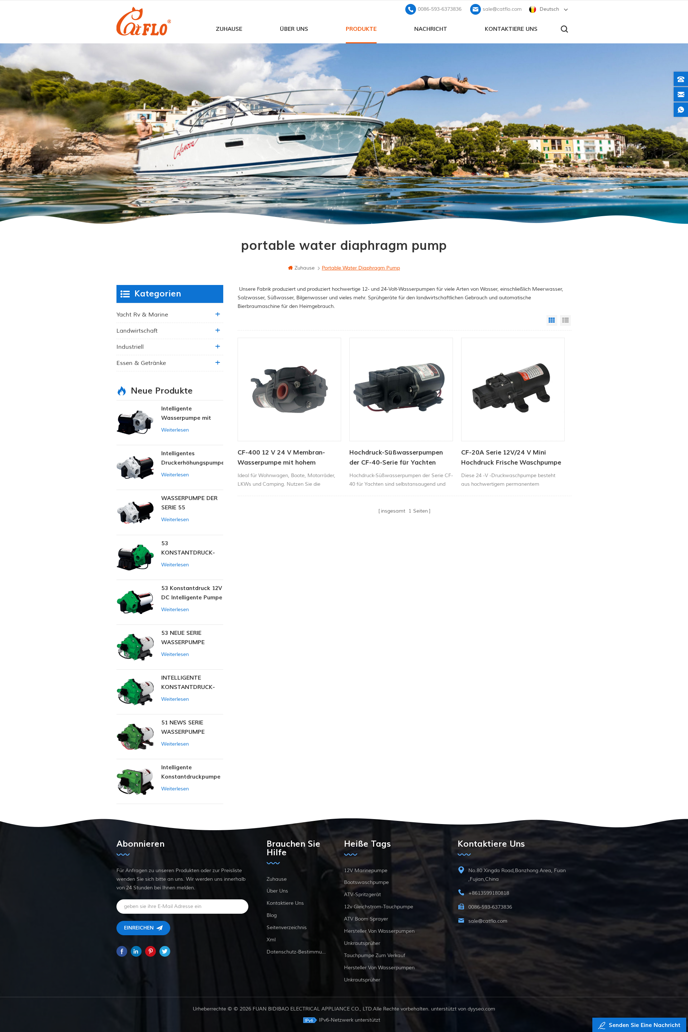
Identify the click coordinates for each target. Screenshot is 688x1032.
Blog (272, 915)
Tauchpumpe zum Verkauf (374, 955)
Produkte (361, 29)
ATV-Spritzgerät (362, 894)
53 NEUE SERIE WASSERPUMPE (183, 637)
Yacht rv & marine (142, 314)
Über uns (294, 29)
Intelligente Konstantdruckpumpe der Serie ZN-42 (190, 772)
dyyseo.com (481, 1009)
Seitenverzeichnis (287, 927)
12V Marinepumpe (365, 870)
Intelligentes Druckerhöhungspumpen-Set (192, 458)
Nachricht (430, 29)
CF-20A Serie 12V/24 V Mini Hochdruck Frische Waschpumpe (511, 457)
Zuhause (229, 29)
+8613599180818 (488, 893)
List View (565, 320)
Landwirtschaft (137, 330)
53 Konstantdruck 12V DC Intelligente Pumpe (191, 593)
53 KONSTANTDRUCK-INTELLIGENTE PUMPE (192, 548)
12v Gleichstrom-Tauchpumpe (378, 907)
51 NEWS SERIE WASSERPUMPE (183, 727)
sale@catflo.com (502, 9)
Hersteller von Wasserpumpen (379, 931)
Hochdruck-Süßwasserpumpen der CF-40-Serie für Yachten (396, 457)
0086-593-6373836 (440, 9)
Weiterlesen (175, 430)
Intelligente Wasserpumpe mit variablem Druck (186, 414)
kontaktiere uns (511, 29)
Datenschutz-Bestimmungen (296, 952)
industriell (130, 347)
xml (271, 940)
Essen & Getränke (141, 363)
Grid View (551, 320)
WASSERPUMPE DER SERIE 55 (189, 503)
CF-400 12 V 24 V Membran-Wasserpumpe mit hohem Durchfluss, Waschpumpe (281, 458)
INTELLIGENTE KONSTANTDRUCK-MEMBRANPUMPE (188, 683)
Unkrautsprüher (362, 943)
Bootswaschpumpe (366, 882)
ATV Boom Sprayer (366, 919)
